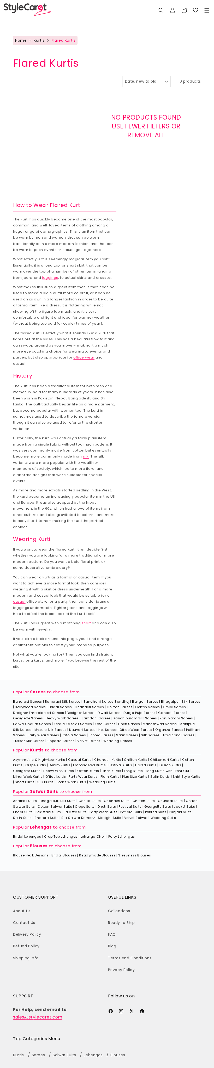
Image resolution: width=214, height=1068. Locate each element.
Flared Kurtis (146, 765)
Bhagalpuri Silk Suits (58, 801)
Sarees (38, 692)
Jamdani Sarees (95, 718)
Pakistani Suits (48, 812)
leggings (50, 277)
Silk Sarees (150, 735)
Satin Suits (22, 818)
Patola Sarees (74, 735)
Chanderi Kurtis (107, 759)
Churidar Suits (170, 801)
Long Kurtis (133, 771)
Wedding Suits (163, 818)
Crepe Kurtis (35, 765)
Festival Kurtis (120, 765)
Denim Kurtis (59, 765)
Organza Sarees (169, 729)
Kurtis (39, 40)
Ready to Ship (121, 922)
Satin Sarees (127, 735)
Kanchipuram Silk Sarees (135, 718)
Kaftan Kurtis (88, 771)
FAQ (112, 934)
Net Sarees (107, 729)
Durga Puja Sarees (139, 713)
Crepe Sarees (174, 707)
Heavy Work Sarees (62, 718)
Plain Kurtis (109, 776)
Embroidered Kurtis (89, 765)
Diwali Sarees (109, 713)
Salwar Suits (44, 791)
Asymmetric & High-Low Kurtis (39, 759)
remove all (146, 135)
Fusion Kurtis (170, 765)
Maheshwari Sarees (160, 724)
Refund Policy (26, 946)
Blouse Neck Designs (31, 855)
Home (21, 40)
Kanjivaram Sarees (176, 718)
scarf (86, 623)
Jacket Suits (184, 806)
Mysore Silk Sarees (50, 729)
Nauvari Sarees (82, 729)
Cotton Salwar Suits (55, 806)
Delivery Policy (27, 934)
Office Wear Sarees (136, 729)
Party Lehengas (121, 836)
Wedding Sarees (117, 741)
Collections (119, 910)
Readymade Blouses (97, 855)
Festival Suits (130, 806)
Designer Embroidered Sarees (38, 713)
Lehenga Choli (93, 836)
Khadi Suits (23, 812)
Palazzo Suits (75, 812)
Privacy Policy (121, 969)
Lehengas (41, 827)
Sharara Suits (46, 818)
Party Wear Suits (104, 812)
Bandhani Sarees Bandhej (106, 701)
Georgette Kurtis (27, 771)
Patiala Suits (131, 812)
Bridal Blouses (63, 855)
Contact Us (24, 922)
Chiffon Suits (144, 801)
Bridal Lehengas (27, 836)
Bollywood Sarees (30, 707)
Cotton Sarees (147, 707)
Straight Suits (109, 818)
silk (86, 456)
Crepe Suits (85, 806)
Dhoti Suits (107, 806)
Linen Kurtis (111, 771)
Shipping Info (26, 958)
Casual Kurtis (80, 759)
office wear (83, 357)
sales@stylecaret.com (37, 1017)
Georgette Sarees (28, 718)
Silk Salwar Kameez (78, 818)
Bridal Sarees (60, 707)
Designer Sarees (81, 713)
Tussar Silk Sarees (29, 741)
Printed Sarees (101, 735)
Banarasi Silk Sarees (63, 701)
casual (19, 601)
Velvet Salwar (136, 818)
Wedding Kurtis (102, 782)
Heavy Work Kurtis (58, 771)
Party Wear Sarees (43, 735)
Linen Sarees (129, 724)
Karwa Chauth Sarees (32, 724)
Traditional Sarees (179, 735)
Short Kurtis (24, 782)
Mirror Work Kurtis (28, 776)
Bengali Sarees (145, 701)
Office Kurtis (55, 776)
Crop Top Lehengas (61, 836)
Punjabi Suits (180, 812)
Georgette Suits (157, 806)
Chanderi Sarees (89, 707)
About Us (22, 910)
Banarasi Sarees (27, 701)
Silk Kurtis (45, 782)
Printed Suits (156, 812)
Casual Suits (90, 801)
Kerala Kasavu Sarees (73, 724)
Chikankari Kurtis (164, 759)
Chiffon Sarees (119, 707)
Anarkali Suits (25, 801)
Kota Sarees (105, 724)
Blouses (39, 846)
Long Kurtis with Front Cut (168, 771)
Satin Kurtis (160, 776)
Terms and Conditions (130, 958)
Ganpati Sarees (171, 713)
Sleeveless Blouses (134, 855)
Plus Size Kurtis (134, 776)
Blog (112, 946)
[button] (207, 10)
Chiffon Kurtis (135, 759)
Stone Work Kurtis (71, 782)
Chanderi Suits (117, 801)
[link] (195, 10)
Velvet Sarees (88, 741)
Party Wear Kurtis (83, 776)
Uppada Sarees (61, 741)
